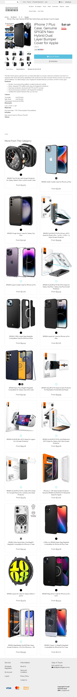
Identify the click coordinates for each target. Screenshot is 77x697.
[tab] (10, 69)
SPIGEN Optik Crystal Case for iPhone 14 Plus (56, 182)
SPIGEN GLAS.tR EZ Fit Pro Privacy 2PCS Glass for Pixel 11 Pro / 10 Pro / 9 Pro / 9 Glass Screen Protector (56, 235)
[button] (53, 61)
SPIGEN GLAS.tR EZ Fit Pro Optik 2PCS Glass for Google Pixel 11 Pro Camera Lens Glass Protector (20, 493)
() (61, 2)
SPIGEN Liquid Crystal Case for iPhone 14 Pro (21, 285)
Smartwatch (55, 6)
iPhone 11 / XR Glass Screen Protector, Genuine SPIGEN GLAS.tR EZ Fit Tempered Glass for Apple (56, 493)
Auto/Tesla (40, 11)
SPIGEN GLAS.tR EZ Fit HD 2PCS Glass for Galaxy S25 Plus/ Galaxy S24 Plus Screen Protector (56, 287)
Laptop (67, 6)
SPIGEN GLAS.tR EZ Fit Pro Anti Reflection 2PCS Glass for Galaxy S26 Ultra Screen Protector (56, 441)
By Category (38, 6)
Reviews (30, 69)
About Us (23, 666)
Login (46, 2)
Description (9, 69)
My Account (8, 672)
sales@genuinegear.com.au (61, 667)
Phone (44, 6)
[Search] (18, 2)
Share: (36, 49)
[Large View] (7, 53)
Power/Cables (32, 11)
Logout (7, 676)
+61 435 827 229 (57, 665)
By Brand (31, 6)
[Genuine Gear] (12, 9)
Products (29, 2)
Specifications (20, 69)
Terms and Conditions (23, 671)
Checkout (68, 2)
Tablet (49, 6)
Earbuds (62, 6)
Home (24, 2)
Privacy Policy (24, 676)
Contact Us (23, 680)
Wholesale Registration (38, 2)
